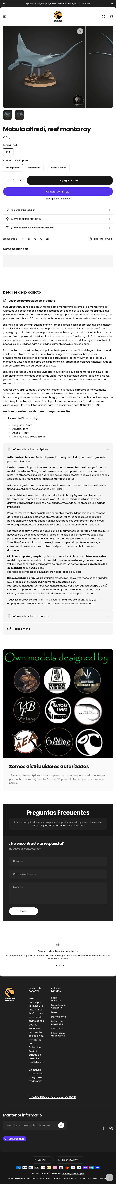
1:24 (8, 152)
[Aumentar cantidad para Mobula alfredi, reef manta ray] (20, 180)
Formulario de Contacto (58, 1006)
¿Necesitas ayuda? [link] (103, 239)
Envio (54, 1012)
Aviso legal (104, 1178)
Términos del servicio (53, 1178)
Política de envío (70, 1178)
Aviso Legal (57, 1028)
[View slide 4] (63, 965)
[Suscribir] (61, 1125)
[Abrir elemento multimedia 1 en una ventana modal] (80, 31)
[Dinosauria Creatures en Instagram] (111, 1128)
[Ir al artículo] (7, 115)
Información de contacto (58, 1034)
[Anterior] (4, 3)
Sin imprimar (13, 167)
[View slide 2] (56, 965)
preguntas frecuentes (54, 825)
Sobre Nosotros (56, 999)
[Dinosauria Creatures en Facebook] (103, 1128)
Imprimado (34, 167)
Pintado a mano (57, 167)
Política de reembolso (16, 1178)
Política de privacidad (57, 1022)
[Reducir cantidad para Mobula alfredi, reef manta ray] (6, 180)
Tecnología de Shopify (73, 1173)
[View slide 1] (52, 965)
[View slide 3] (60, 965)
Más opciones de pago (58, 198)
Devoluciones (58, 1016)
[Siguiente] (111, 3)
